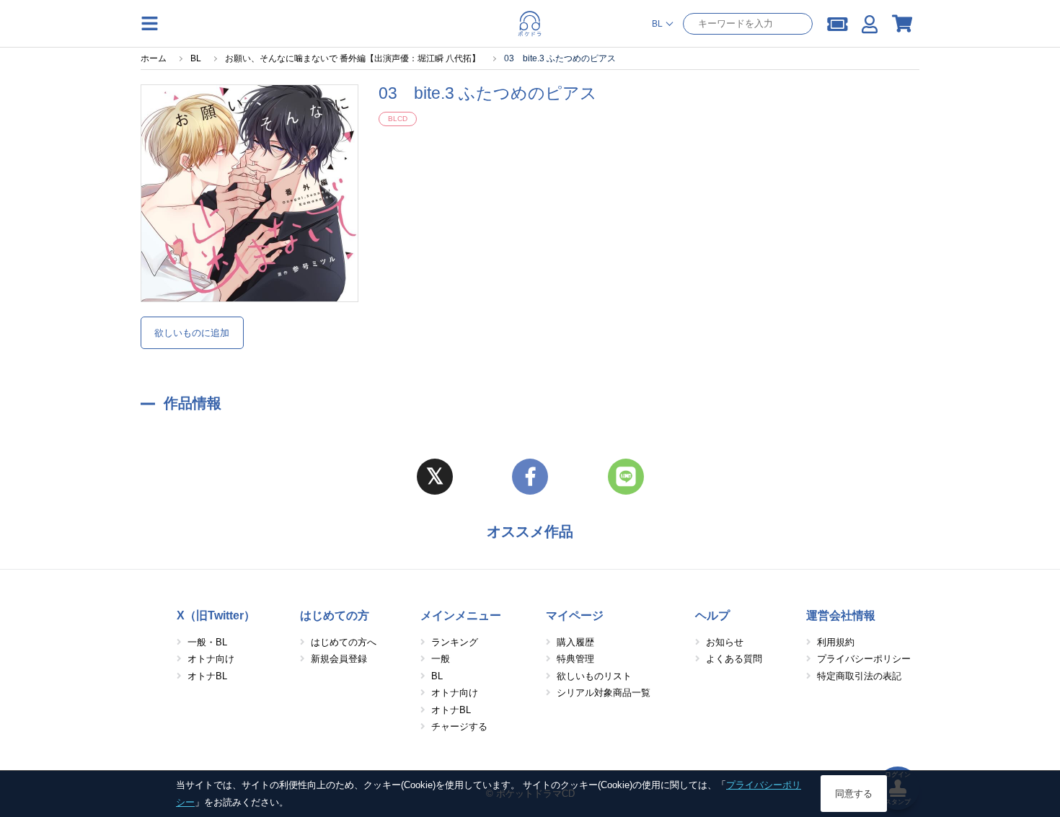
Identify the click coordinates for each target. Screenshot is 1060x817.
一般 (440, 658)
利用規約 (835, 642)
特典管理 (575, 658)
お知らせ (724, 642)
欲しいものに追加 (191, 332)
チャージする (459, 726)
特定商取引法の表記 (859, 676)
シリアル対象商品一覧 (603, 692)
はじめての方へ (343, 642)
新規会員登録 (339, 658)
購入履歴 (575, 642)
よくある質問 (734, 658)
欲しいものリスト (594, 676)
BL (437, 676)
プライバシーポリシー (864, 658)
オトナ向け (210, 658)
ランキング (454, 642)
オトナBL (207, 676)
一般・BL (207, 642)
